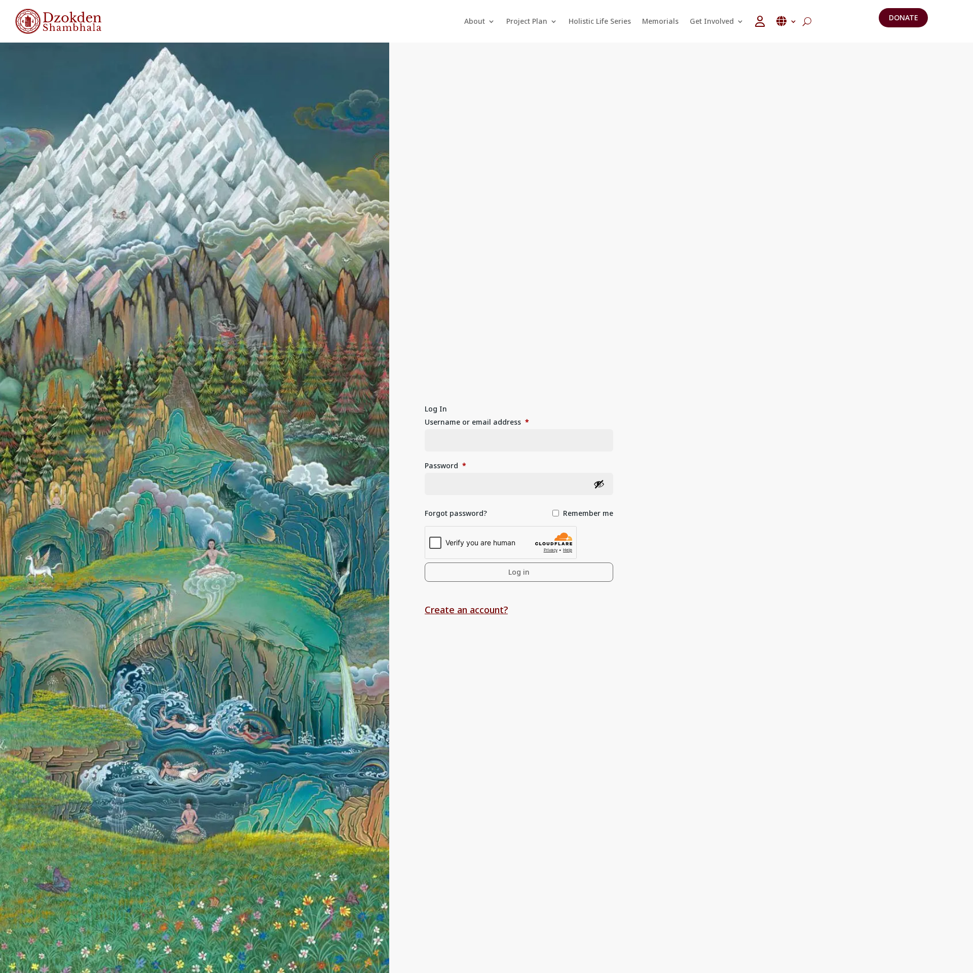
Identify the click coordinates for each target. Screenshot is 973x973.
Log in (519, 572)
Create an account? (466, 610)
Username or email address (477, 422)
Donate (903, 17)
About (474, 21)
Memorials (660, 21)
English (786, 21)
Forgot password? (456, 513)
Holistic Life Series (600, 21)
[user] (760, 21)
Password (445, 465)
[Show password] (599, 484)
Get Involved (712, 21)
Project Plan (526, 21)
